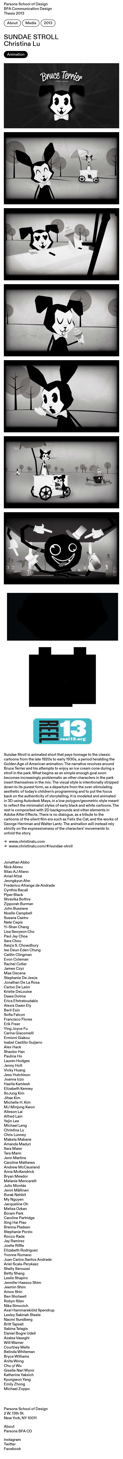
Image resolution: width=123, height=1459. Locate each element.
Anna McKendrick (19, 1171)
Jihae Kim (12, 1098)
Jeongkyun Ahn (17, 880)
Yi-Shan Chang (16, 927)
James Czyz (14, 968)
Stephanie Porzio (18, 1232)
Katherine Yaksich (19, 1375)
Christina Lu (14, 1130)
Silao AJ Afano (16, 871)
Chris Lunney (15, 1134)
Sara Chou (12, 941)
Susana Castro (16, 918)
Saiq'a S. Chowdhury (21, 945)
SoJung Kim (14, 1093)
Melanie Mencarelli (20, 1181)
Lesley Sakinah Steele (22, 1315)
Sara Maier (13, 1148)
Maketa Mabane (17, 1139)
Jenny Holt (13, 1065)
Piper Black (13, 894)
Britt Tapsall (14, 1324)
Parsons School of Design (26, 1409)
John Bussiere (16, 908)
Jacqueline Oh (16, 1204)
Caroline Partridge (19, 1218)
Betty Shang (14, 1273)
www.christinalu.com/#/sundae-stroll (41, 846)
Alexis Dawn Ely (17, 1005)
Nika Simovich (16, 1305)
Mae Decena (14, 973)
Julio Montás (15, 1185)
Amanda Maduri (17, 1144)
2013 (48, 23)
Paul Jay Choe (16, 936)
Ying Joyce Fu (16, 1028)
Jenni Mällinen (16, 1190)
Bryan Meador (16, 1176)
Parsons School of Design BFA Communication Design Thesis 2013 (28, 9)
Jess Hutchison (17, 1075)
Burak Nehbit (15, 1194)
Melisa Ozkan (15, 1208)
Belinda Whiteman (19, 1351)
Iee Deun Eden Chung (22, 950)
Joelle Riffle (14, 1245)
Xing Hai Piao (15, 1222)
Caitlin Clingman (18, 954)
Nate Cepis (13, 922)
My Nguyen (14, 1199)
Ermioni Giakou (17, 1037)
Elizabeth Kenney (18, 1088)
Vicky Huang (14, 1070)
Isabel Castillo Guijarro (23, 1042)
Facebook (12, 1448)
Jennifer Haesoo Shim (22, 1282)
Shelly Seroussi (17, 1268)
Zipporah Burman (18, 904)
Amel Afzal (13, 876)
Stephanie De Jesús (20, 977)
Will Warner (14, 1342)
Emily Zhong (14, 1384)
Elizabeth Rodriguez (21, 1250)
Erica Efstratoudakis (21, 1001)
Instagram (12, 1439)
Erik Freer (12, 1024)
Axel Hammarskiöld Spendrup (29, 1310)
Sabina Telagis (16, 1328)
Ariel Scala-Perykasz (21, 1264)
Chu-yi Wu (12, 1365)
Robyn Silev (14, 1301)
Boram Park (13, 1213)
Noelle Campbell (18, 913)
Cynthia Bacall (16, 890)
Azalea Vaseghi (16, 1338)
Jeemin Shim (15, 1287)
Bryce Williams (16, 1356)
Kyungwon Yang (17, 1379)
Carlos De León (17, 987)
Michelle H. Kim (17, 1102)
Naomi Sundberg (18, 1319)
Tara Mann (12, 1153)
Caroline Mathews (19, 1162)
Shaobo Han (14, 1051)
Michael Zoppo (17, 1389)
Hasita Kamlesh (17, 1084)
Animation (16, 54)
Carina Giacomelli (19, 1033)
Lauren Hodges (17, 1061)
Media (30, 23)
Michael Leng (15, 1125)
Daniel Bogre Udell (20, 1333)
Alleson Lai (13, 1111)
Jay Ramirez (14, 1241)
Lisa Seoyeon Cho (19, 931)
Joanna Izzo (14, 1079)
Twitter (10, 1444)
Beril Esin (12, 1010)
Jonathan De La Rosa (22, 982)
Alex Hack (12, 1047)
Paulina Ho (13, 1056)
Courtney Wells (17, 1347)
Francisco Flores (18, 1019)
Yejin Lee (11, 1121)
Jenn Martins (15, 1158)
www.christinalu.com (27, 841)
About (12, 23)
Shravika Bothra (17, 899)
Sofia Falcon (14, 1014)
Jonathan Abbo (17, 862)
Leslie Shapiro (16, 1278)
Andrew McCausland (22, 1167)
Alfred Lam (13, 1116)
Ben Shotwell (15, 1296)
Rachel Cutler (15, 964)
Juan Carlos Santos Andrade (28, 1259)
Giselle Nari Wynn (19, 1370)
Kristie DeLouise (18, 991)
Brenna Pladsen (17, 1227)
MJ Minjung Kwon (19, 1107)
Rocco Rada (14, 1236)
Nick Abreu (13, 867)
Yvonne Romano (18, 1255)
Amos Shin (13, 1291)
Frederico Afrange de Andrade (29, 885)
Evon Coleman (16, 959)
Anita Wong (14, 1361)
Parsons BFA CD (18, 1431)
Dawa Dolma (15, 996)
